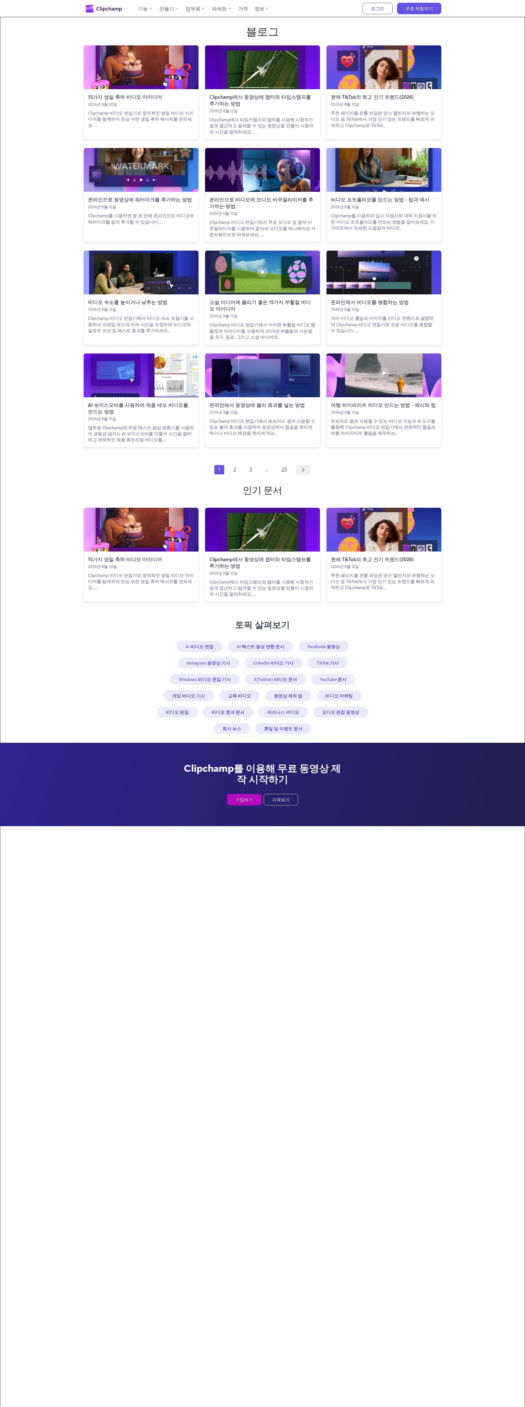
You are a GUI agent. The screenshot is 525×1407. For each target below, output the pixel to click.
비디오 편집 (177, 712)
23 (284, 469)
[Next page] (303, 469)
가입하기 (244, 799)
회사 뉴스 (232, 728)
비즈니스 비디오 (283, 712)
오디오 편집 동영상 (340, 712)
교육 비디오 (239, 695)
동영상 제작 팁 (288, 695)
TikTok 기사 (328, 663)
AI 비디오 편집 (199, 646)
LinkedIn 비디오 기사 (273, 663)
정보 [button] (259, 8)
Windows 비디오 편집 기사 (205, 679)
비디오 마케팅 (339, 695)
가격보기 (281, 799)
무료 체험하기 (419, 8)
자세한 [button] (219, 8)
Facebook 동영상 (323, 646)
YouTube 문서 (333, 679)
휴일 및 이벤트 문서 (283, 728)
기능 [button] (143, 8)
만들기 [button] (166, 8)
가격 (243, 8)
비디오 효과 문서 (228, 712)
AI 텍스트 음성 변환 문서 (260, 646)
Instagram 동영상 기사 (208, 663)
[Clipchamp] (104, 8)
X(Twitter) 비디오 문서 (275, 679)
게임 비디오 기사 (188, 695)
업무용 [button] (193, 8)
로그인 (377, 8)
